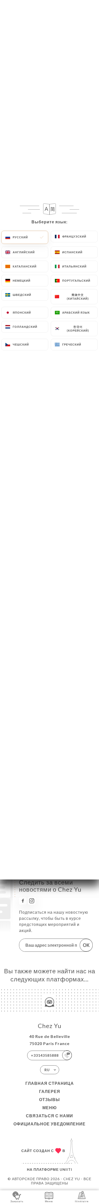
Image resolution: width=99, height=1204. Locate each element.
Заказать (16, 1201)
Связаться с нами (49, 1115)
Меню (49, 1107)
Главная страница (49, 1083)
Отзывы (49, 1099)
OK (86, 945)
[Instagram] (32, 901)
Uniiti (66, 1169)
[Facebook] (23, 901)
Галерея (49, 1091)
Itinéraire (82, 1201)
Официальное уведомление (49, 1123)
